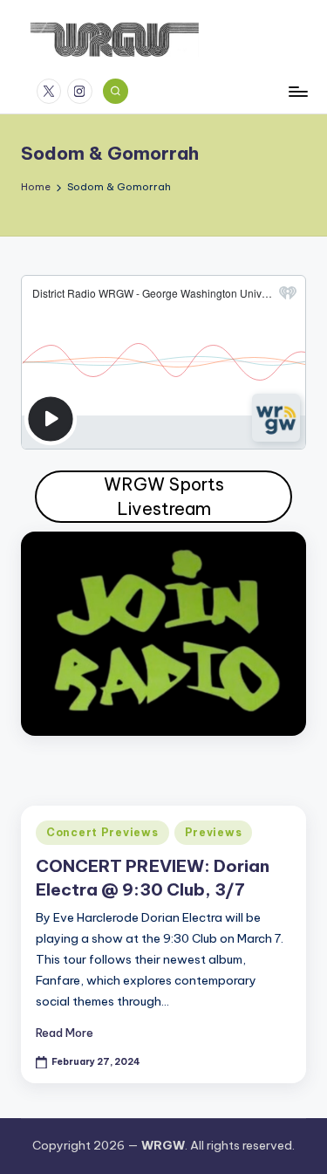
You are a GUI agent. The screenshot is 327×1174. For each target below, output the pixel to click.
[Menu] (297, 91)
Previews (213, 832)
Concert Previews (102, 832)
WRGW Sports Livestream (164, 496)
